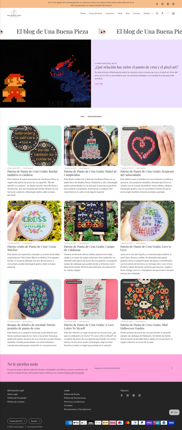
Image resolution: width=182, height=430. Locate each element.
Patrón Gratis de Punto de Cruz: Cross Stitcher (31, 248)
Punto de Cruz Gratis (94, 116)
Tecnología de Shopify (34, 427)
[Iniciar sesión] (162, 13)
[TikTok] (173, 4)
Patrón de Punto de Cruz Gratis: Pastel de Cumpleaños (90, 173)
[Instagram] (162, 4)
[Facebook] (157, 4)
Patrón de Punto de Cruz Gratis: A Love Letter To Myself (89, 326)
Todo (82, 116)
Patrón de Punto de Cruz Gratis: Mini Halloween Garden (144, 326)
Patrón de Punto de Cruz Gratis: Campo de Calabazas (89, 248)
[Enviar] (172, 368)
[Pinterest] (168, 4)
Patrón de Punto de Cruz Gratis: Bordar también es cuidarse (32, 173)
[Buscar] (157, 13)
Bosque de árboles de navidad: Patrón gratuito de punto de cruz (31, 326)
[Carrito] (173, 13)
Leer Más (99, 83)
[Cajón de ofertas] (168, 13)
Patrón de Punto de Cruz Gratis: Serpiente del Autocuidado (147, 173)
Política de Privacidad (74, 373)
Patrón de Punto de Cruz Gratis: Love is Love (145, 248)
